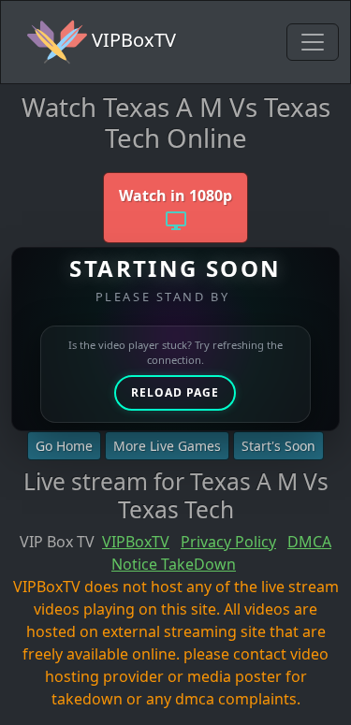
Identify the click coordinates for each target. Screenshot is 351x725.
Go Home (64, 446)
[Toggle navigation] (312, 42)
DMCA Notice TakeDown (221, 552)
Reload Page (175, 392)
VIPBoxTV (131, 39)
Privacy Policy (228, 541)
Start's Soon (278, 446)
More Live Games (167, 446)
